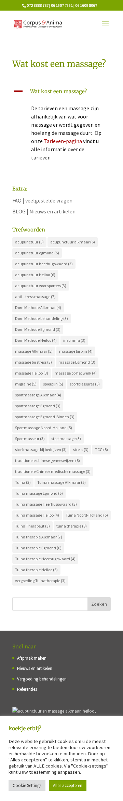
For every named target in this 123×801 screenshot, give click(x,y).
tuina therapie (71, 526)
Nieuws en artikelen (34, 668)
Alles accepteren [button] (67, 785)
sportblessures (85, 384)
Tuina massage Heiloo (37, 515)
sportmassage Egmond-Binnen (44, 416)
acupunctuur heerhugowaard (44, 263)
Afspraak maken (31, 658)
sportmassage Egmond (37, 405)
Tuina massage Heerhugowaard (46, 504)
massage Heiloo (31, 373)
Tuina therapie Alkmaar (38, 536)
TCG (101, 449)
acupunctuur (29, 241)
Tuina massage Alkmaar (61, 482)
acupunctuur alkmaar (72, 241)
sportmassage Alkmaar (38, 394)
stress (80, 449)
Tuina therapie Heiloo (36, 569)
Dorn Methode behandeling (41, 318)
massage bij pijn (76, 351)
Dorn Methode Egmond (37, 329)
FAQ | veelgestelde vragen (42, 200)
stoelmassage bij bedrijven (41, 449)
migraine (26, 384)
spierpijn (53, 384)
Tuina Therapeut (32, 526)
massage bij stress (33, 362)
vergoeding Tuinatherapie (40, 580)
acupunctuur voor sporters (40, 285)
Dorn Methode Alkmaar (38, 307)
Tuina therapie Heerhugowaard (45, 558)
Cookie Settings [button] (27, 785)
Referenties (27, 689)
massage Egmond (76, 362)
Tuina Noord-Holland (87, 515)
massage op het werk (76, 373)
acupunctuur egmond (37, 252)
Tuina (23, 482)
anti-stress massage (35, 296)
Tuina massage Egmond (39, 493)
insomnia (74, 340)
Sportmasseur (30, 438)
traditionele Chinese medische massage (53, 471)
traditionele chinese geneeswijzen (47, 460)
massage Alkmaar (34, 351)
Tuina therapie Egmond (38, 547)
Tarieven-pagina (63, 141)
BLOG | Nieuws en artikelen (44, 211)
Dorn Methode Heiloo (36, 340)
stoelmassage (66, 438)
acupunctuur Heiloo (35, 274)
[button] (61, 93)
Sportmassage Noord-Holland (43, 427)
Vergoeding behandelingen (42, 679)
